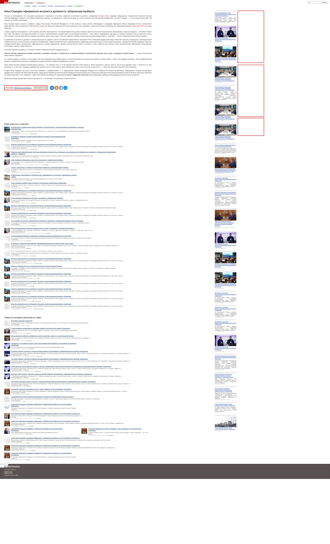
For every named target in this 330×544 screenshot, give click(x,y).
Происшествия (60, 6)
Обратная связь (8, 471)
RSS (17, 475)
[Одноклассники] (56, 88)
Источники (42, 6)
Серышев (43, 26)
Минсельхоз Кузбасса (22, 88)
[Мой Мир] (65, 88)
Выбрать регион (8, 473)
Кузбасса (101, 16)
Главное (28, 6)
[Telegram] (61, 88)
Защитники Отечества (139, 26)
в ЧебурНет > (79, 6)
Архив (34, 6)
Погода (50, 6)
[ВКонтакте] (52, 88)
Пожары (70, 6)
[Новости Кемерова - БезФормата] (10, 2)
